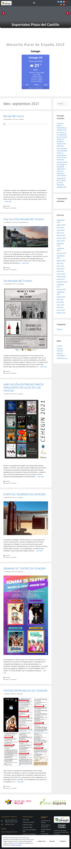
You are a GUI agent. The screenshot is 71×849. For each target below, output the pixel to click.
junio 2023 (60, 228)
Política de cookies (16, 845)
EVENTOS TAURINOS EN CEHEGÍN (24, 494)
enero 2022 (61, 279)
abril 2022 (60, 271)
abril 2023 (60, 233)
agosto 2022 (61, 261)
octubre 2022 (61, 253)
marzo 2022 (61, 274)
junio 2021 (60, 302)
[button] (34, 2)
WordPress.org (62, 358)
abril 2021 (60, 307)
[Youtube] (64, 2)
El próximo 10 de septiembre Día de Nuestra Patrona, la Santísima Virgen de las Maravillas (62, 139)
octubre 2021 (61, 289)
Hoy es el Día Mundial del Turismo (23, 219)
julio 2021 (60, 299)
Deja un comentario (11, 208)
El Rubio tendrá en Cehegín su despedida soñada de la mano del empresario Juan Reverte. (62, 168)
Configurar (63, 841)
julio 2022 (60, 263)
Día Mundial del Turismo (17, 280)
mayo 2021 (60, 305)
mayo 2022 (61, 269)
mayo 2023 (61, 230)
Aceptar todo (41, 841)
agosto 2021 (61, 297)
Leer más (8, 201)
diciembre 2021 (62, 282)
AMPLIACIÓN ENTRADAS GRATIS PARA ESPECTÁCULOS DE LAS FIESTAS (23, 387)
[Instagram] (67, 2)
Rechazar (52, 841)
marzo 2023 (61, 235)
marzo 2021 (61, 310)
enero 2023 (61, 241)
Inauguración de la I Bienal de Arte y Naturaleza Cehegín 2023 (61, 182)
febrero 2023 (61, 238)
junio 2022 (60, 266)
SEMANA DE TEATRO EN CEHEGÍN (24, 568)
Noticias (7, 206)
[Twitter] (61, 2)
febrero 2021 (61, 313)
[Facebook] (58, 2)
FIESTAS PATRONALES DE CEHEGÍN (25, 690)
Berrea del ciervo (13, 116)
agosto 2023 (61, 225)
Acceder (60, 346)
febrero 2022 (61, 276)
